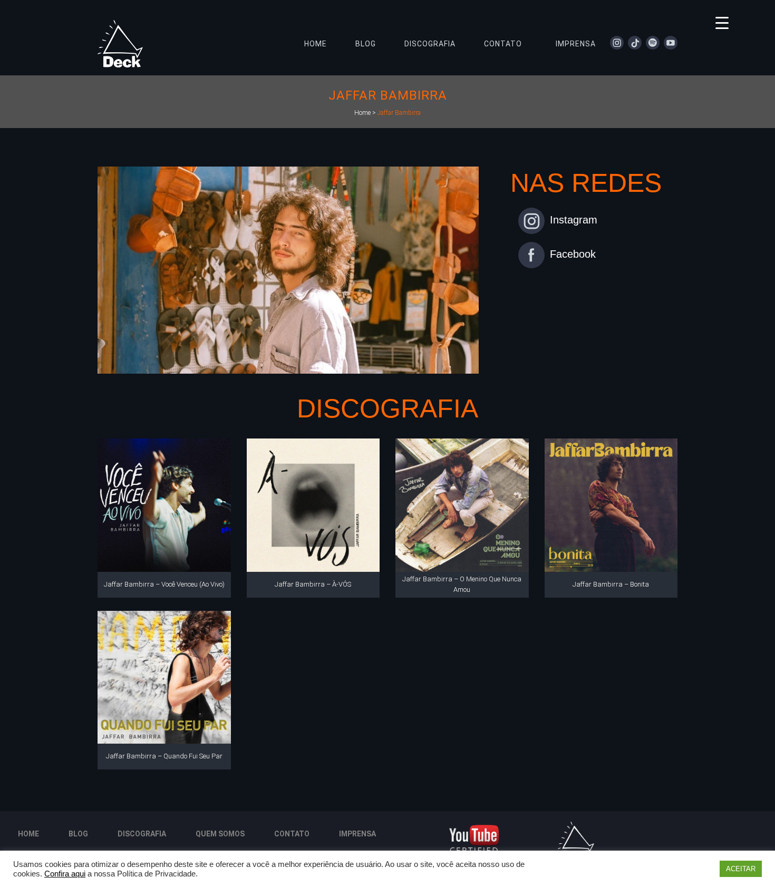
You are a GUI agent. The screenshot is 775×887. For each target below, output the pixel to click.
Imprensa (357, 834)
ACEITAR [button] (740, 869)
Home (362, 112)
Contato (291, 834)
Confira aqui (64, 874)
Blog (78, 834)
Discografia (142, 834)
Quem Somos (220, 834)
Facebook (573, 254)
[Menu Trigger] (722, 22)
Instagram (573, 220)
